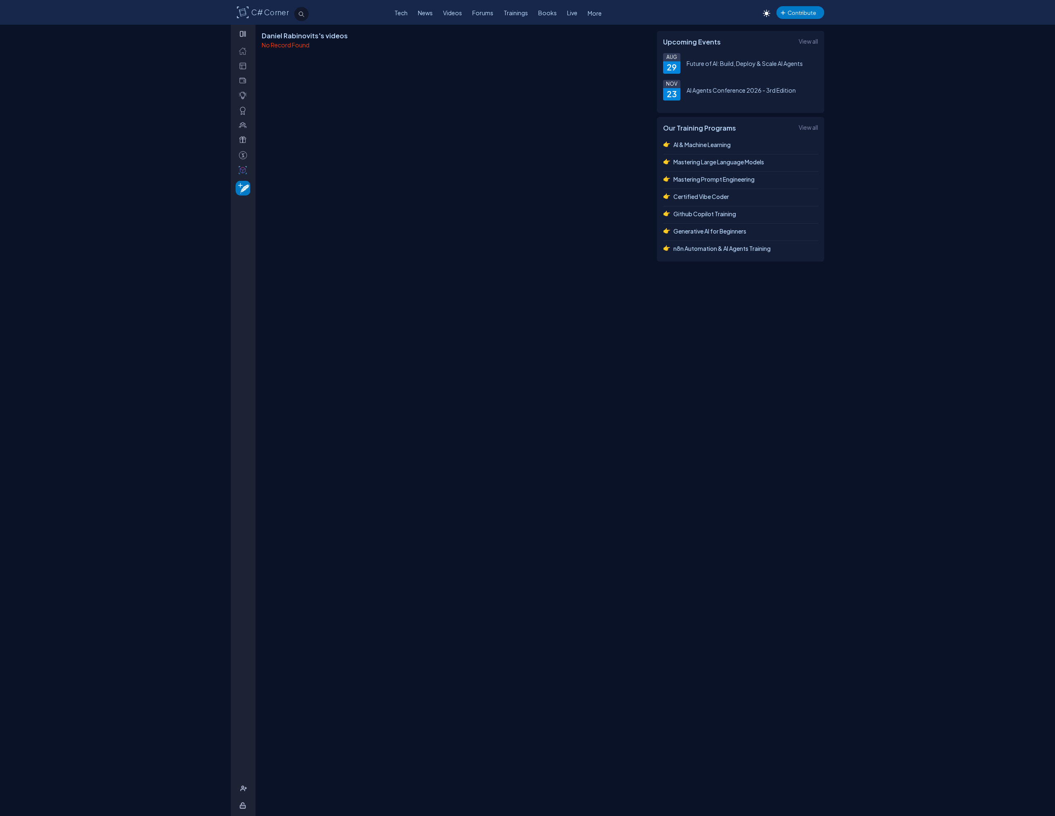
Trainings (516, 12)
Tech (401, 12)
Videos (452, 12)
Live (572, 12)
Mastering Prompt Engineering (714, 179)
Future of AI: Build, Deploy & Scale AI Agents (745, 63)
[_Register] (245, 788)
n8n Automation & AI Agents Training (722, 248)
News (425, 12)
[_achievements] (245, 110)
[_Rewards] (245, 155)
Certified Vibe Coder (701, 196)
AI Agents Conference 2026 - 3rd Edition (741, 90)
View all (808, 41)
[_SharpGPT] (245, 170)
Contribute (802, 12)
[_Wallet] (245, 80)
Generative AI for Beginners (709, 231)
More (595, 13)
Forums (482, 12)
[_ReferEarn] (245, 140)
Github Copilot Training (704, 213)
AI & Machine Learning (702, 144)
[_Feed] (245, 51)
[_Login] (244, 805)
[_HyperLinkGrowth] (241, 187)
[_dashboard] (245, 65)
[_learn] (245, 95)
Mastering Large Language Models (718, 162)
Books (547, 12)
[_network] (245, 125)
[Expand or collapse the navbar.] (244, 34)
